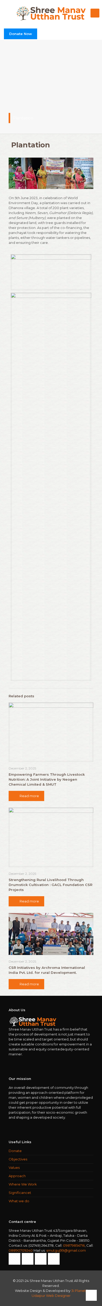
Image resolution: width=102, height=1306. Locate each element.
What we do (19, 1201)
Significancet (20, 1192)
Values (14, 1167)
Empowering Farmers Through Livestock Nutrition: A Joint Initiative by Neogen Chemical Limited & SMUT (47, 779)
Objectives (18, 1159)
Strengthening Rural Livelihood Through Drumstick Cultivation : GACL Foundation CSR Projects (50, 885)
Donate (15, 1151)
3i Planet (79, 1290)
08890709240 (21, 1250)
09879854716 (74, 1245)
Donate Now (20, 34)
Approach (17, 1176)
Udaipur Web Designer (51, 1295)
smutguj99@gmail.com (66, 1250)
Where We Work (23, 1184)
